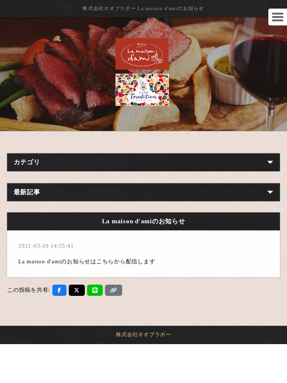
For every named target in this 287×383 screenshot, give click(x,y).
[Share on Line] (95, 290)
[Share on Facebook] (59, 290)
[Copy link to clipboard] (113, 290)
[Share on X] (77, 290)
